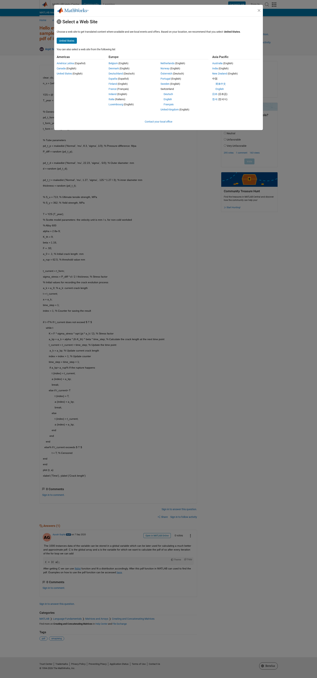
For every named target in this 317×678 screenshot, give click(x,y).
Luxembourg (116, 104)
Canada (61, 68)
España (113, 78)
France (112, 89)
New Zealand (219, 73)
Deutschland (116, 73)
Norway (165, 68)
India (215, 68)
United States (64, 73)
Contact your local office (158, 121)
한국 (214, 99)
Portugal (165, 78)
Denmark (114, 68)
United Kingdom (170, 109)
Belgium (113, 63)
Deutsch (168, 94)
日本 (214, 94)
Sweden (165, 83)
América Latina (65, 63)
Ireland (112, 94)
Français (169, 104)
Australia (217, 63)
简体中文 (221, 83)
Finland (113, 83)
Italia (111, 99)
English (168, 99)
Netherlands (167, 63)
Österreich (166, 73)
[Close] (259, 10)
